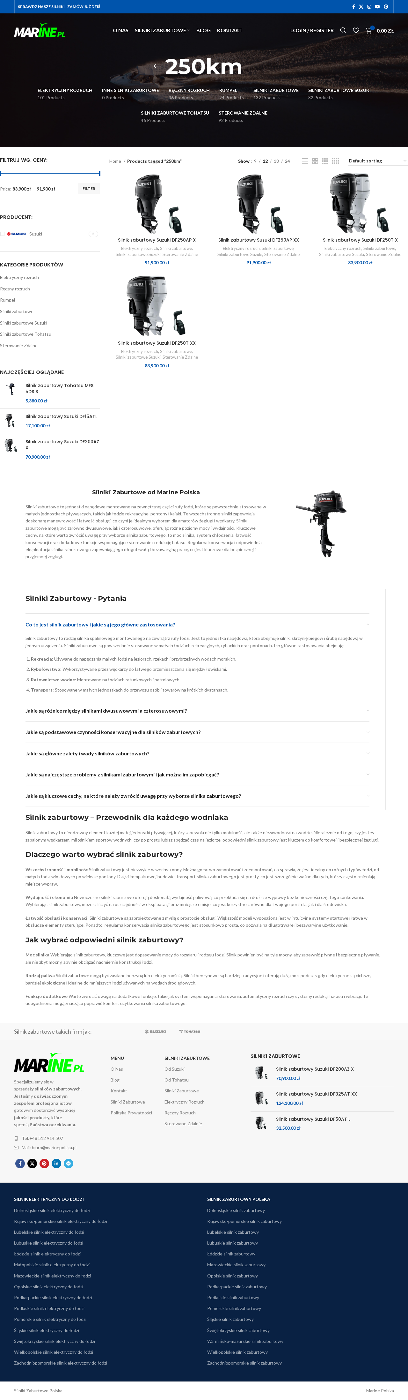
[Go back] (157, 66)
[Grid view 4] (335, 161)
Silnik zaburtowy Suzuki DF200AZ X (62, 445)
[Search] (343, 30)
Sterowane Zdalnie (183, 1123)
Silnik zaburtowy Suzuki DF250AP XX (258, 240)
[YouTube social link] (377, 7)
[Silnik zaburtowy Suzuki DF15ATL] (10, 421)
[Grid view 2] (315, 161)
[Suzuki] (155, 1031)
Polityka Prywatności (131, 1112)
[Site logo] (39, 29)
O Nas (117, 1069)
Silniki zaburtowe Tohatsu (25, 334)
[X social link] (361, 7)
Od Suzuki (174, 1069)
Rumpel (7, 300)
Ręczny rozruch (15, 288)
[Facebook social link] (353, 7)
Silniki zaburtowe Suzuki (23, 323)
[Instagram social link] (369, 7)
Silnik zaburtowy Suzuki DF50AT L (313, 1119)
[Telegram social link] (68, 1163)
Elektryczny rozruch (19, 277)
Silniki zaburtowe (16, 311)
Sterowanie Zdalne (19, 345)
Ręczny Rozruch (180, 1112)
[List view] (305, 161)
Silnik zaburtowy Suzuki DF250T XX (157, 343)
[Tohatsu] (189, 1031)
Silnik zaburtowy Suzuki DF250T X (360, 240)
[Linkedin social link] (56, 1163)
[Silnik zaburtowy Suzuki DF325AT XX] (261, 1098)
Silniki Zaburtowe (128, 1101)
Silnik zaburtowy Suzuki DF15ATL (61, 417)
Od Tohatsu (176, 1079)
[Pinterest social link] (386, 7)
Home (115, 161)
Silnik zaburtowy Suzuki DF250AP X (157, 240)
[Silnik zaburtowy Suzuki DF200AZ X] (10, 449)
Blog (115, 1079)
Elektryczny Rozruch (184, 1101)
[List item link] (52, 1138)
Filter (89, 188)
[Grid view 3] (325, 161)
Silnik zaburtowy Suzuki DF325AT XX (316, 1094)
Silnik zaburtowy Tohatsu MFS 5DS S (59, 389)
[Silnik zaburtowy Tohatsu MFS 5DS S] (10, 393)
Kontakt (119, 1090)
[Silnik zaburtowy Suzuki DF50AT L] (261, 1123)
